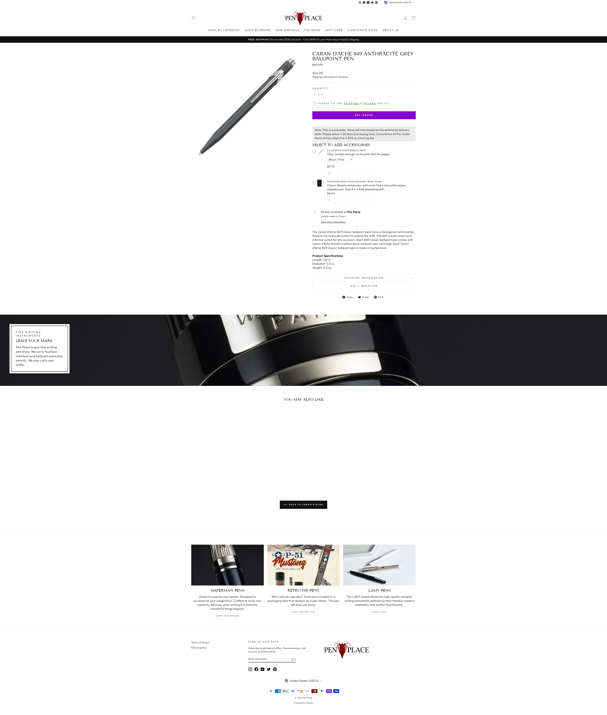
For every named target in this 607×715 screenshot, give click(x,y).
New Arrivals (287, 30)
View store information (333, 222)
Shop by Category (224, 30)
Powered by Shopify (303, 703)
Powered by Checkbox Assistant (325, 108)
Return (369, 103)
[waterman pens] (227, 565)
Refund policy (199, 647)
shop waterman (227, 616)
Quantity (320, 88)
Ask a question (364, 286)
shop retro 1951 (303, 612)
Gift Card (334, 30)
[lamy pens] (379, 565)
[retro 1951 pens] (303, 565)
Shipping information (364, 277)
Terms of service (200, 642)
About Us (391, 30)
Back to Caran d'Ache (305, 504)
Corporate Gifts (363, 30)
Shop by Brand (258, 30)
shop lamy (379, 612)
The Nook (312, 30)
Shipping (317, 76)
